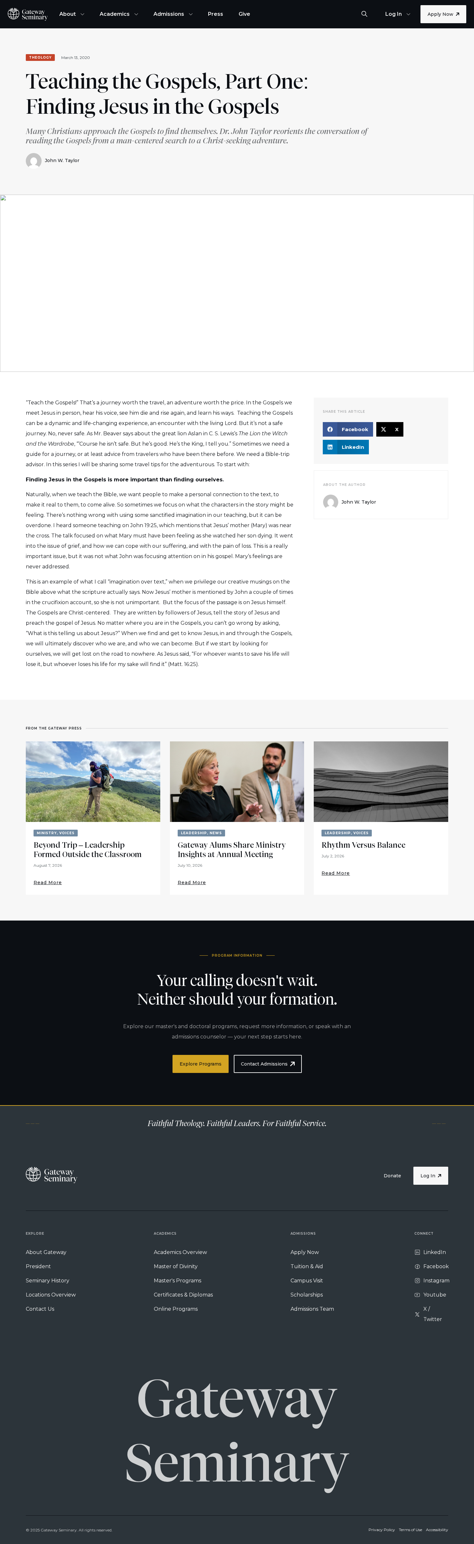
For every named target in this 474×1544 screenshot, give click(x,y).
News (216, 833)
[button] (348, 429)
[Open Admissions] (191, 14)
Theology (40, 57)
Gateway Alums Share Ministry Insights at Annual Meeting (232, 849)
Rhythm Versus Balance (363, 845)
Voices (66, 833)
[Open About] (82, 14)
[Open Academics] (136, 14)
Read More (48, 882)
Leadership (194, 833)
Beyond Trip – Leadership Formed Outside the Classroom (88, 849)
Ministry (47, 833)
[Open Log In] (408, 14)
